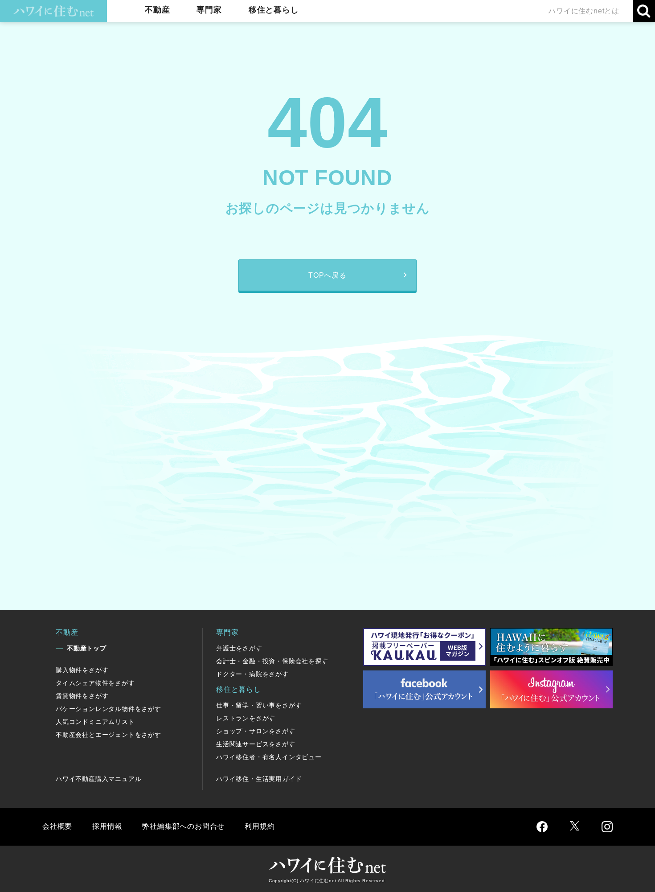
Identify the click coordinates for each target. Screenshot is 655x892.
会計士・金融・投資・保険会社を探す (272, 661)
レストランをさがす (245, 718)
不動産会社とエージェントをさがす (108, 734)
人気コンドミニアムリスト (95, 721)
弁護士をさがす (239, 648)
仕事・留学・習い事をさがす (259, 705)
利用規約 (259, 826)
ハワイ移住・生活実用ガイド (259, 778)
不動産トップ (86, 648)
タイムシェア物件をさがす (95, 682)
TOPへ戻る (327, 275)
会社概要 (57, 826)
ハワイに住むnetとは (584, 11)
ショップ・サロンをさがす (255, 731)
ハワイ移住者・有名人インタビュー (269, 756)
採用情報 (107, 826)
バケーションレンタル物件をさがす (108, 708)
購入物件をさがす (82, 670)
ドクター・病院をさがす (252, 674)
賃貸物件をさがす (82, 695)
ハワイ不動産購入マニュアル (98, 778)
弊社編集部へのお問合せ (183, 826)
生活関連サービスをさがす (255, 744)
